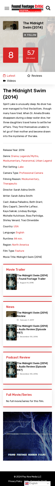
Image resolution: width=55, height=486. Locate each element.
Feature (19, 251)
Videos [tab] (11, 80)
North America (20, 245)
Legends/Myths (29, 156)
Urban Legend (44, 161)
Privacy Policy (15, 481)
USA (16, 226)
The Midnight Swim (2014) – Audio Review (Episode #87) (32, 329)
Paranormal (28, 161)
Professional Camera (31, 173)
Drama (15, 156)
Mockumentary (11, 161)
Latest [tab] (11, 75)
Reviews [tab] (36, 75)
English (20, 232)
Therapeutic (10, 184)
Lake (21, 167)
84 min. (18, 239)
